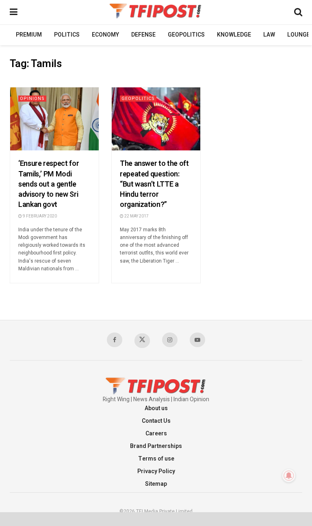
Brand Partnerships (156, 446)
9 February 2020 (39, 216)
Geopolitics (186, 34)
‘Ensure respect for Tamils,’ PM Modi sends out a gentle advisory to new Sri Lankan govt (48, 184)
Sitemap (156, 484)
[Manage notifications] (288, 475)
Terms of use (156, 458)
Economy (105, 34)
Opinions (32, 99)
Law (269, 34)
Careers (156, 433)
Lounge (298, 34)
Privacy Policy (156, 471)
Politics (67, 34)
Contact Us (156, 421)
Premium (29, 34)
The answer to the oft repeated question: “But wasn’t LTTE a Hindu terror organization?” (154, 184)
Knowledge (234, 34)
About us (156, 408)
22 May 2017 (136, 216)
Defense (143, 34)
